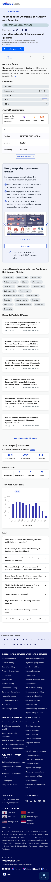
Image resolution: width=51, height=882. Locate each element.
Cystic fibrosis (9, 286)
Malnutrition (8, 277)
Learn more (25, 246)
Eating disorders (38, 286)
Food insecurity (25, 291)
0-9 (34, 644)
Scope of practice (21, 300)
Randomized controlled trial (13, 295)
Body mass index (9, 291)
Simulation (35, 300)
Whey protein (36, 282)
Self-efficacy (36, 277)
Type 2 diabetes (32, 295)
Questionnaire (23, 286)
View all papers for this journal (25, 438)
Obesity (24, 282)
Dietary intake (22, 277)
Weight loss (39, 304)
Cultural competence (24, 304)
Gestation (7, 300)
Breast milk (8, 309)
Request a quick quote (13, 49)
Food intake (8, 304)
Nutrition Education (10, 282)
